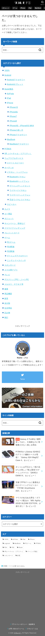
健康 (6, 288)
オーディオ (9, 167)
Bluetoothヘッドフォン (19, 181)
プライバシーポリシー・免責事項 (23, 624)
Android (7, 75)
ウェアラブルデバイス (13, 158)
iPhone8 (13, 120)
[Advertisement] (22, 596)
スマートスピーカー (15, 162)
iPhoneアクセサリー (18, 134)
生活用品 (8, 307)
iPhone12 (13, 107)
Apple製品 (8, 88)
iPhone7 (13, 116)
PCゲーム (11, 242)
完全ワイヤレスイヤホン (19, 199)
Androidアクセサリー (16, 79)
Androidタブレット (15, 84)
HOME (5, 566)
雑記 (6, 317)
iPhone (23, 8)
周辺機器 (8, 293)
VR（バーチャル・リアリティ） (18, 153)
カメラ (7, 209)
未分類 (7, 303)
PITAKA (7, 148)
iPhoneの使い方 (16, 130)
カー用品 (8, 213)
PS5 (13, 547)
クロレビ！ (18, 633)
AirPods (10, 93)
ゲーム (15, 8)
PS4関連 (10, 246)
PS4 (5, 547)
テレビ (7, 274)
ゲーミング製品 (32, 551)
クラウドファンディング (14, 228)
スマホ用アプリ (11, 269)
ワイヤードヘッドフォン (19, 194)
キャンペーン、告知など (14, 223)
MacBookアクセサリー (19, 143)
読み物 (7, 312)
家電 (6, 298)
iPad (30, 8)
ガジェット (5, 8)
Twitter (22, 379)
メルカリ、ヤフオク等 (13, 284)
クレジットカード (12, 232)
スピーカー (11, 204)
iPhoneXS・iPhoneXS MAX (21, 125)
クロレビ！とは (32, 628)
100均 (7, 70)
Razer (21, 547)
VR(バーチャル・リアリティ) (13, 551)
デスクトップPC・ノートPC (16, 279)
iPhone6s (13, 111)
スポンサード (10, 265)
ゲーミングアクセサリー (17, 255)
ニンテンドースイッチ (16, 260)
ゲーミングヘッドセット (19, 185)
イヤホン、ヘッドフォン (17, 172)
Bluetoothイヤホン (17, 176)
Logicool (7, 543)
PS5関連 (10, 251)
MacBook (38, 8)
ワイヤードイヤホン (18, 190)
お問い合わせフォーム (16, 628)
